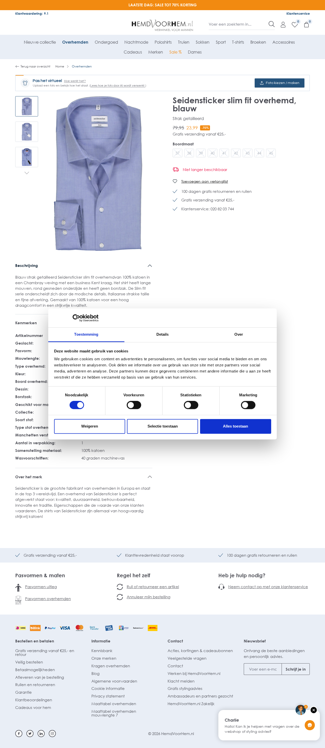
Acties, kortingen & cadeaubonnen (200, 650)
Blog (95, 673)
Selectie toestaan (163, 426)
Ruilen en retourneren (35, 684)
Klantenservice (298, 13)
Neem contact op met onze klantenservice (268, 586)
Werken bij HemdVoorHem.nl (194, 673)
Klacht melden (181, 681)
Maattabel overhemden (113, 703)
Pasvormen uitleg (41, 586)
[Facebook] (18, 733)
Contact (175, 641)
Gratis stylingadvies (185, 688)
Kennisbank (101, 650)
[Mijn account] (280, 24)
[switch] (134, 405)
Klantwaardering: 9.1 (31, 13)
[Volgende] (27, 173)
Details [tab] (162, 334)
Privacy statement (108, 696)
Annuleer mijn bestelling (148, 596)
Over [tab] (238, 334)
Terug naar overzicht (35, 66)
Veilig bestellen (29, 662)
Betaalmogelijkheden (35, 669)
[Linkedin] (41, 733)
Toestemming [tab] (86, 334)
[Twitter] (30, 733)
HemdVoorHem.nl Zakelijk (191, 703)
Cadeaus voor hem (33, 707)
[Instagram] (52, 733)
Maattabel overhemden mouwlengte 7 (113, 713)
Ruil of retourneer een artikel (153, 586)
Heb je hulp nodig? (241, 575)
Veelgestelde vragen (187, 658)
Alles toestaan (235, 426)
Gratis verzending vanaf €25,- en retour (44, 652)
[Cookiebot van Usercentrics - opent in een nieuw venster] (76, 318)
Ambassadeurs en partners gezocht (200, 696)
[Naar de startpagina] (163, 25)
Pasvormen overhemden (48, 598)
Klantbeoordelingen (33, 700)
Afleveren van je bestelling (39, 677)
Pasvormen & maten (40, 575)
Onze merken (103, 658)
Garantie (23, 692)
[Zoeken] (272, 24)
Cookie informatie (108, 688)
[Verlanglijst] (292, 24)
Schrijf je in (296, 669)
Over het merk (28, 476)
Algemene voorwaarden (114, 681)
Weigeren (89, 426)
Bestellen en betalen (34, 641)
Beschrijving (26, 265)
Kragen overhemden (110, 666)
